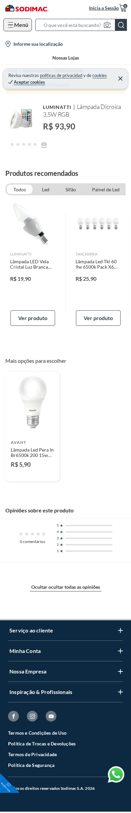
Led (45, 189)
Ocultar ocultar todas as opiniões (65, 587)
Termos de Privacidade (32, 754)
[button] (83, 25)
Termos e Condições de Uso (37, 733)
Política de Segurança (31, 765)
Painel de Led (106, 189)
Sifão (71, 189)
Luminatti (57, 107)
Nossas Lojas (65, 58)
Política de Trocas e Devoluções (42, 743)
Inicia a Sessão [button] (104, 8)
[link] (32, 263)
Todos (19, 189)
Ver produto (32, 318)
